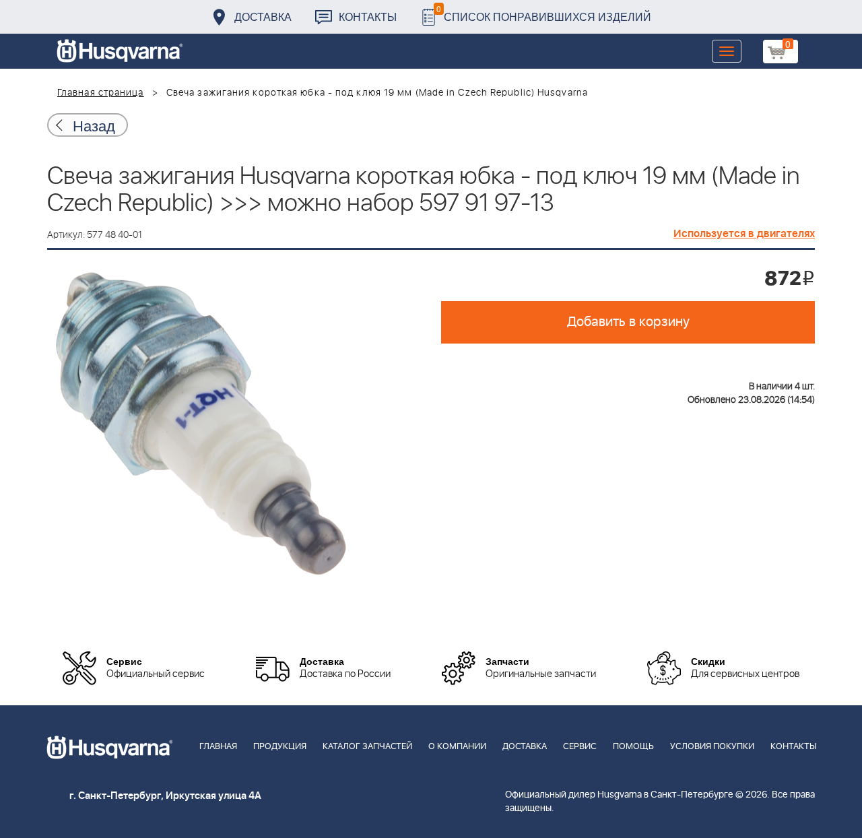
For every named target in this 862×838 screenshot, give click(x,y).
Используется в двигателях (744, 234)
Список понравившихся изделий (543, 13)
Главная (218, 746)
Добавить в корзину (628, 322)
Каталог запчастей (367, 746)
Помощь (633, 746)
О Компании (457, 746)
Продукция (279, 746)
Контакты (368, 16)
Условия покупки (712, 746)
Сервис (580, 746)
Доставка (263, 16)
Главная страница (100, 93)
